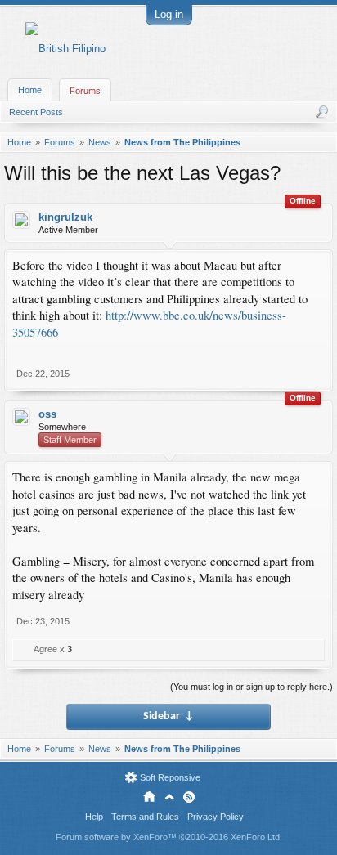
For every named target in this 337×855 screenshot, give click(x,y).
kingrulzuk (65, 217)
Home (30, 90)
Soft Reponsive (170, 777)
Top (169, 797)
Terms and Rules (145, 816)
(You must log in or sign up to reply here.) (251, 687)
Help (94, 816)
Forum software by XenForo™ (169, 837)
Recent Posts (36, 112)
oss (47, 414)
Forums (85, 91)
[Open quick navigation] (326, 142)
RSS (189, 797)
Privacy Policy (215, 816)
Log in (169, 14)
